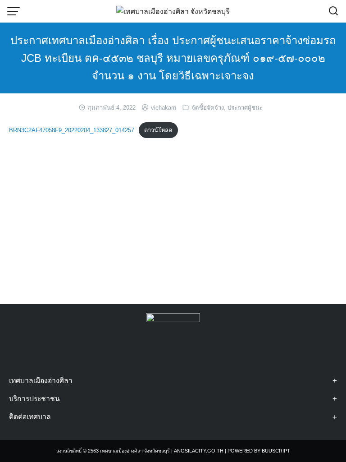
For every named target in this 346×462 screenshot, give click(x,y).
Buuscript (276, 450)
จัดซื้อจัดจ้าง (207, 107)
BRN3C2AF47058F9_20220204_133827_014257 (71, 130)
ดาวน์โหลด (158, 130)
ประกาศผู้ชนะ (245, 107)
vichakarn (163, 107)
